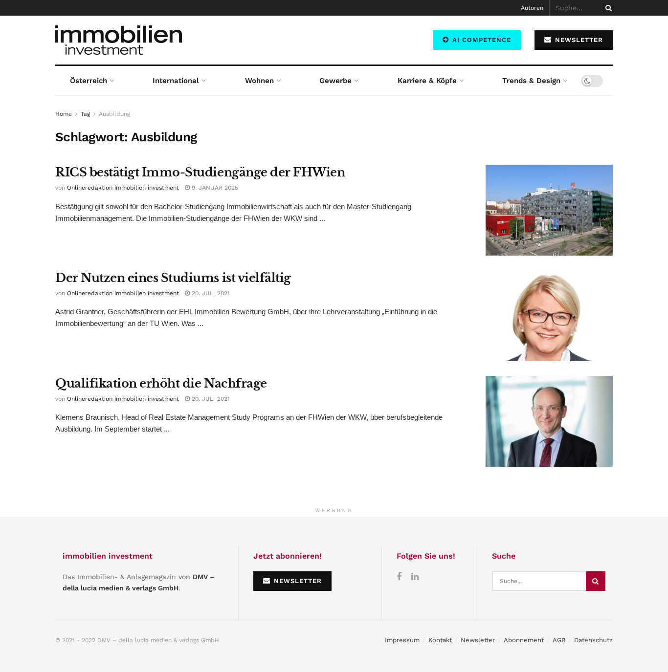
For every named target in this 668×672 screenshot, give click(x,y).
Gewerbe (335, 80)
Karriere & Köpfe (427, 80)
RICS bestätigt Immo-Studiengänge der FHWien (200, 172)
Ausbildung (114, 113)
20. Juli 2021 (210, 293)
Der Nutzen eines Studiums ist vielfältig (173, 278)
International (176, 80)
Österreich (88, 80)
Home (63, 113)
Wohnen (259, 80)
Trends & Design (531, 80)
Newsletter (478, 640)
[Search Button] (607, 8)
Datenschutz (593, 640)
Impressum (402, 640)
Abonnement (524, 640)
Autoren (532, 7)
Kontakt (440, 640)
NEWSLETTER (578, 39)
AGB (559, 640)
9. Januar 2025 (214, 187)
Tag (85, 113)
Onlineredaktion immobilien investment (123, 187)
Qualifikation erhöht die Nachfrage (161, 383)
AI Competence (480, 39)
